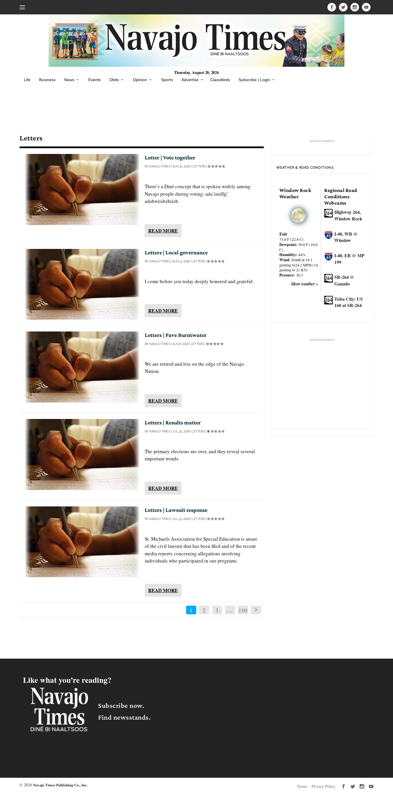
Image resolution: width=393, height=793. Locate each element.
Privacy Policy (323, 786)
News (69, 79)
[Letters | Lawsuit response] (82, 541)
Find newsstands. (124, 717)
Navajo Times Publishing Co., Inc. (60, 785)
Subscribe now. (121, 705)
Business (47, 79)
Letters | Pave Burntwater (176, 335)
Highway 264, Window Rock (348, 215)
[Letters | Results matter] (82, 454)
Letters (198, 166)
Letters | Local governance (176, 252)
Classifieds (220, 79)
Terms (302, 786)
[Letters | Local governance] (82, 284)
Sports (167, 79)
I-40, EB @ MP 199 (349, 258)
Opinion (140, 79)
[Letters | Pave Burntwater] (82, 366)
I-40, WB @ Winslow (346, 237)
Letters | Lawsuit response (176, 510)
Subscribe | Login (254, 79)
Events (94, 79)
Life (27, 79)
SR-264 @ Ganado (344, 280)
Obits (114, 79)
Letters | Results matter (173, 422)
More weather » (304, 284)
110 (243, 610)
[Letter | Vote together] (82, 189)
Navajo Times (159, 166)
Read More (163, 230)
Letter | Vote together (170, 157)
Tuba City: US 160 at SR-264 (348, 302)
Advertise (190, 79)
